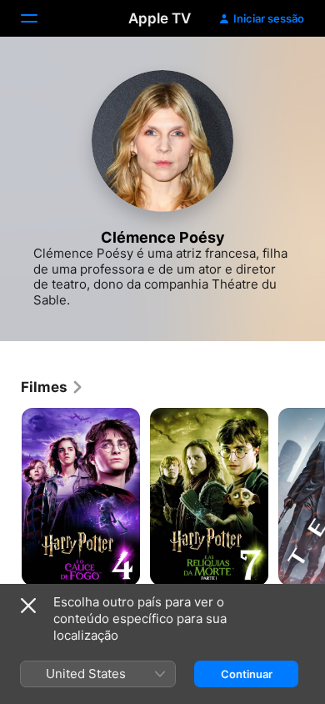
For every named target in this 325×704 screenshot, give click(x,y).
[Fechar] (28, 605)
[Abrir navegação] (39, 18)
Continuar (246, 674)
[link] (52, 387)
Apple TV (159, 18)
